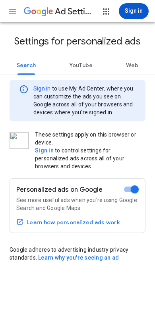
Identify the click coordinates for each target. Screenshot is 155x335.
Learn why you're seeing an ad (78, 257)
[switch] (131, 189)
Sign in (41, 88)
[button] (12, 11)
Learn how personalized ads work (73, 222)
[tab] (26, 65)
